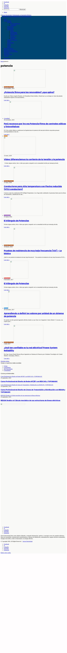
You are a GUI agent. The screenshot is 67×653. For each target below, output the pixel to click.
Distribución (10, 28)
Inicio (5, 19)
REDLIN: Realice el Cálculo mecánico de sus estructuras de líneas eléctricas (30, 400)
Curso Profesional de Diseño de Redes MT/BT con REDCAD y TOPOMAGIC (29, 381)
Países (8, 47)
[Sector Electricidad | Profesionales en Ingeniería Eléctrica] (16, 15)
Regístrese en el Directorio (11, 51)
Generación (10, 29)
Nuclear (12, 35)
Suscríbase (6, 53)
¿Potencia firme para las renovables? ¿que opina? (29, 92)
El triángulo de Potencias (16, 220)
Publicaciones (7, 20)
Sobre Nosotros (8, 54)
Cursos (9, 45)
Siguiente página (5, 361)
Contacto (6, 56)
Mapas (9, 44)
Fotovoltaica (13, 32)
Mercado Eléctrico (15, 23)
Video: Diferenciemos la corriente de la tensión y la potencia (34, 159)
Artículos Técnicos (12, 39)
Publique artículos (8, 48)
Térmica (12, 38)
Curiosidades (10, 42)
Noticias (9, 22)
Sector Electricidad (27, 541)
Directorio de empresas (10, 50)
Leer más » (7, 100)
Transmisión (10, 26)
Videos (9, 41)
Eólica (12, 31)
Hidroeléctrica (14, 34)
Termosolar (13, 37)
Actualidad (13, 25)
